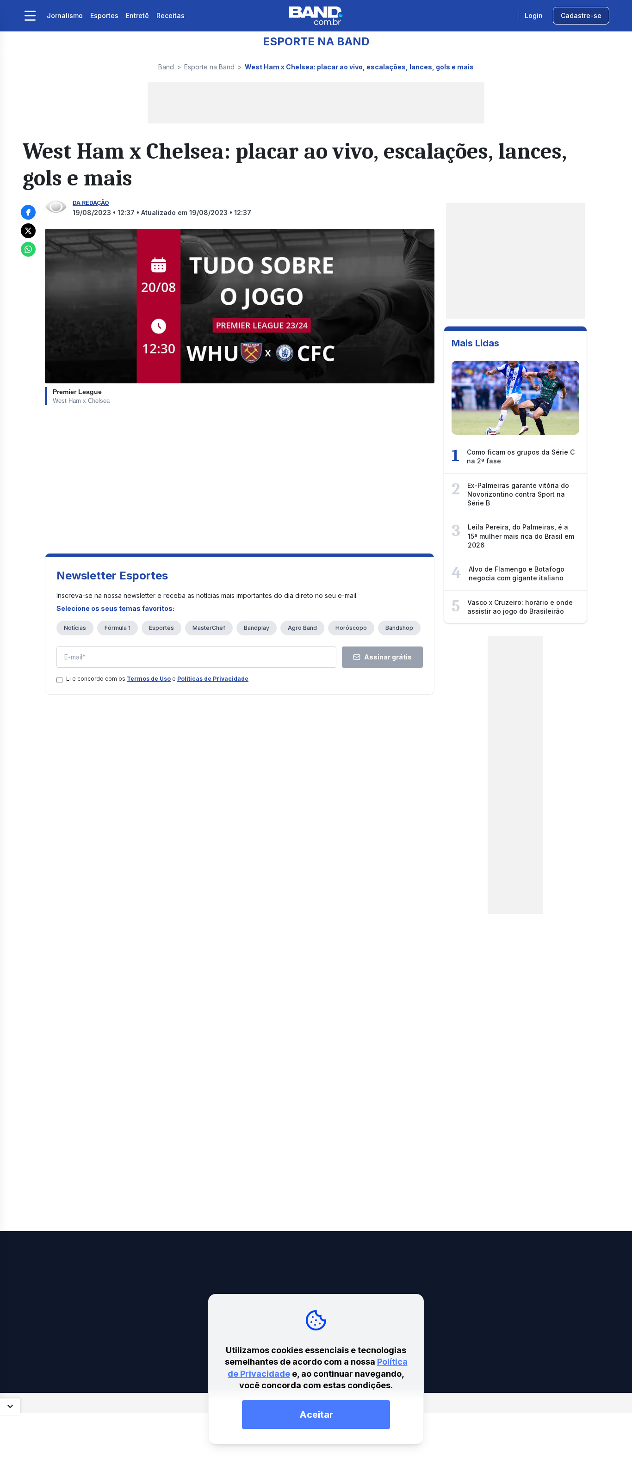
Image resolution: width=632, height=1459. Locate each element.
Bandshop (399, 627)
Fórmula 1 (117, 627)
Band (166, 67)
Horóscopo (351, 627)
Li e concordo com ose (157, 678)
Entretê (137, 15)
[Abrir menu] (30, 15)
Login (534, 15)
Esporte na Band (209, 67)
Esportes (104, 15)
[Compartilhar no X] (28, 230)
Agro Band (302, 627)
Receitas (170, 15)
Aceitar (316, 1414)
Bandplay (256, 627)
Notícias (75, 627)
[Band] (316, 15)
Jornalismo (65, 15)
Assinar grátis (388, 657)
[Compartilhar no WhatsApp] (28, 249)
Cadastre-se (581, 15)
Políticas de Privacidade (212, 678)
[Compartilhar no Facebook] (28, 212)
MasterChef (208, 627)
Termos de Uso (149, 678)
